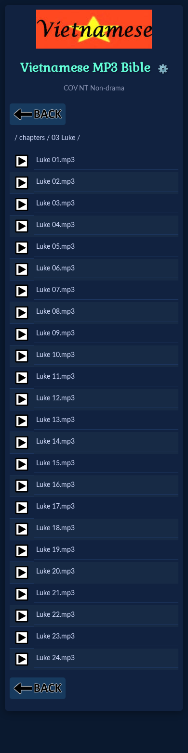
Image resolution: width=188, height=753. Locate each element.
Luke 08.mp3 (55, 311)
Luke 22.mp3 (55, 614)
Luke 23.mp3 (55, 636)
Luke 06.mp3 (55, 268)
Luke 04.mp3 (55, 225)
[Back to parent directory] (38, 114)
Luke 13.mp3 (55, 419)
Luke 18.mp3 (55, 528)
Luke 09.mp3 (55, 333)
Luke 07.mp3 (55, 290)
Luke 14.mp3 (55, 441)
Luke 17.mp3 (55, 506)
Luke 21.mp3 (55, 593)
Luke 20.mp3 (55, 571)
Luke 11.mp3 (55, 376)
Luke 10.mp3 (55, 354)
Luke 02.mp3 (55, 181)
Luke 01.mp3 (55, 160)
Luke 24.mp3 (55, 658)
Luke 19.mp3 (55, 549)
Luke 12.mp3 (55, 398)
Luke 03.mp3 (55, 203)
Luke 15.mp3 (55, 463)
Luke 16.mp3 (55, 484)
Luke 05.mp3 (55, 246)
